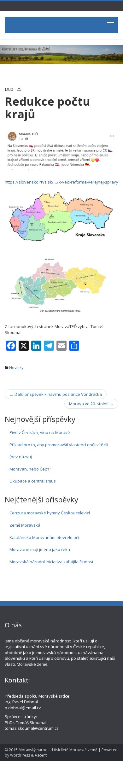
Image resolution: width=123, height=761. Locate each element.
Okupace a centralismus (32, 481)
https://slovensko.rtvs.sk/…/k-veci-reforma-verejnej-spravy (61, 182)
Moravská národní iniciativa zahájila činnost (51, 562)
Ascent (41, 755)
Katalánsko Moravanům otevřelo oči (44, 537)
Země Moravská (24, 525)
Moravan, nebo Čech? (30, 469)
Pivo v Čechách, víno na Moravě (39, 432)
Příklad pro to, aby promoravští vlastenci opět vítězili (58, 445)
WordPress (20, 755)
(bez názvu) (20, 457)
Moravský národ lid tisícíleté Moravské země (58, 749)
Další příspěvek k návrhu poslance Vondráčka (55, 394)
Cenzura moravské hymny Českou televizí (49, 513)
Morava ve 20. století (91, 404)
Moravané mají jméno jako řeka (39, 549)
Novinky (16, 367)
